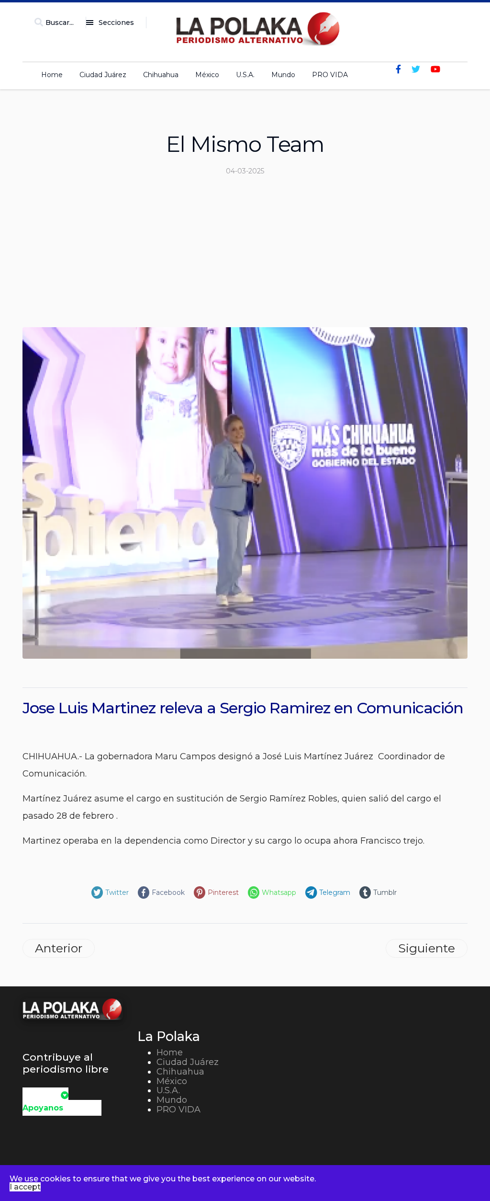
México (207, 74)
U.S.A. (245, 74)
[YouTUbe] (435, 69)
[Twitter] (416, 69)
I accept (25, 1186)
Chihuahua (160, 74)
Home (52, 74)
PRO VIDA (330, 74)
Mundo (283, 74)
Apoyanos (42, 1107)
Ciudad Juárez (102, 74)
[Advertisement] (245, 255)
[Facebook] (398, 69)
